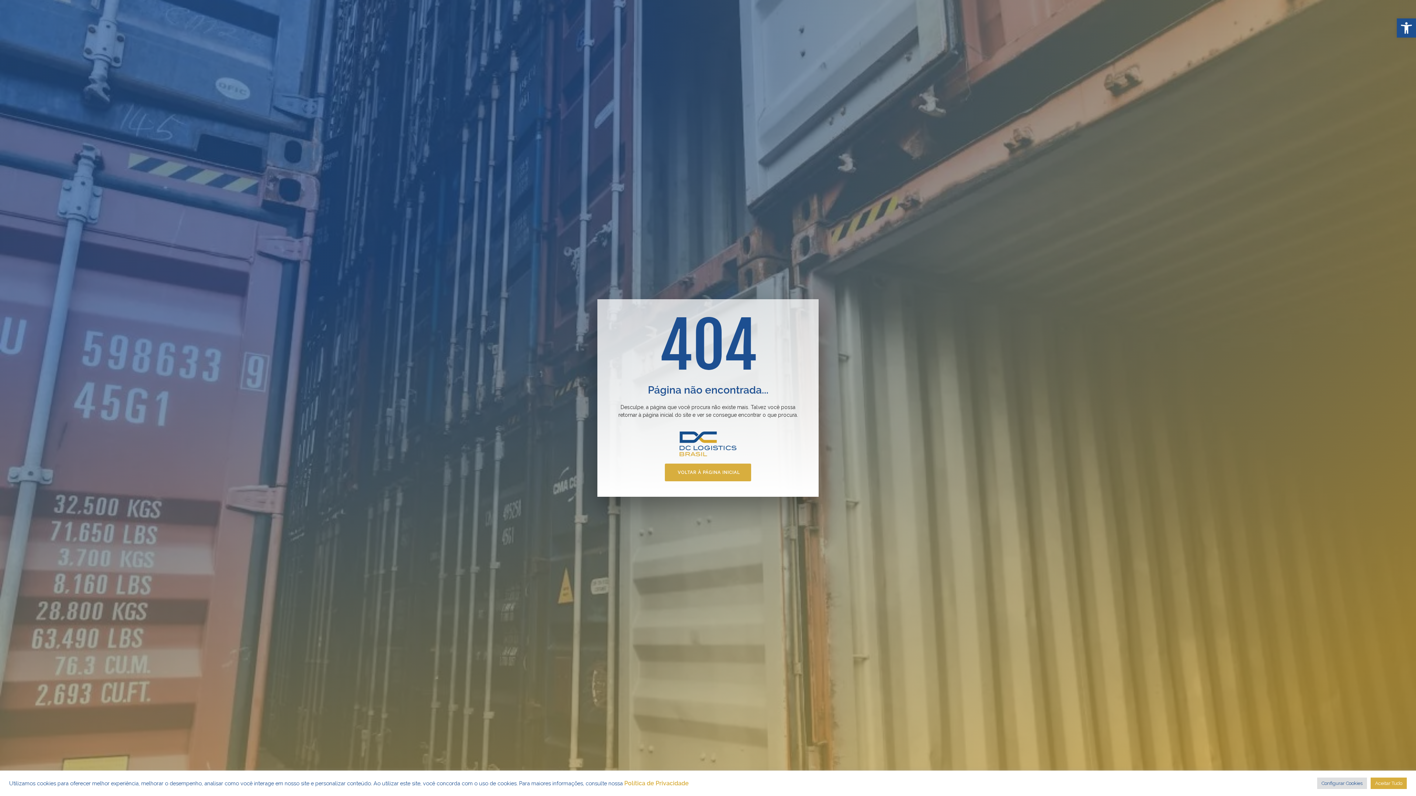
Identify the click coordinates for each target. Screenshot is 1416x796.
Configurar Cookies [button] (1342, 783)
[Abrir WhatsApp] (1397, 777)
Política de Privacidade (656, 783)
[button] (1406, 28)
